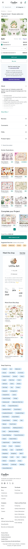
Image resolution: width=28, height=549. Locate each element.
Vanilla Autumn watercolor (12, 356)
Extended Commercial (8, 52)
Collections (4, 493)
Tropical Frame (6, 427)
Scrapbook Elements (7, 413)
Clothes (15, 420)
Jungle (4, 380)
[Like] (25, 23)
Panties (18, 383)
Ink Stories (18, 178)
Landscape (13, 464)
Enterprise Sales (19, 493)
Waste (24, 457)
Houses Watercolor (7, 468)
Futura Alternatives (19, 511)
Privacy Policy (4, 532)
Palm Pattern (6, 416)
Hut (11, 369)
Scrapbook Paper (20, 413)
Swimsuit (5, 383)
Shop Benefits (4, 524)
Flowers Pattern (6, 420)
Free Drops (17, 490)
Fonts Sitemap (18, 522)
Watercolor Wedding (13, 431)
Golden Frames (16, 442)
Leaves (14, 394)
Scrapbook (12, 460)
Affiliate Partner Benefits (7, 521)
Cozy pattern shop (7, 226)
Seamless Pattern (7, 409)
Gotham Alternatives (20, 508)
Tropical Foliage (6, 398)
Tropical (4, 369)
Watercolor (17, 369)
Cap (12, 387)
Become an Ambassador (7, 527)
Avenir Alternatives (19, 514)
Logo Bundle (19, 449)
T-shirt (18, 380)
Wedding (22, 464)
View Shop (22, 253)
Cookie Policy (4, 539)
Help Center (4, 495)
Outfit (12, 457)
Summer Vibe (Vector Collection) (9, 205)
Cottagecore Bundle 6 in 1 (8, 225)
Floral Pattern (17, 409)
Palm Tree (11, 380)
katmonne (18, 207)
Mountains (5, 464)
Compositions (6, 394)
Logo (11, 449)
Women (4, 424)
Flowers (18, 387)
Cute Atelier (19, 163)
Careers (3, 511)
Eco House (20, 372)
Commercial (6, 44)
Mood (22, 376)
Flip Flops (5, 387)
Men (22, 420)
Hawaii (4, 438)
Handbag (5, 457)
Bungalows (5, 453)
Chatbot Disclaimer (6, 537)
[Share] (25, 20)
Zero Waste (12, 372)
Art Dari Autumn (20, 192)
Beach (21, 453)
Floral (10, 446)
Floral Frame (13, 424)
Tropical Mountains (18, 435)
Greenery (18, 446)
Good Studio (5, 178)
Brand (2, 508)
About (2, 505)
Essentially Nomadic (7, 192)
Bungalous (13, 453)
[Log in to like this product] (11, 155)
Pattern (4, 460)
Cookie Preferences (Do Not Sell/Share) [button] (10, 541)
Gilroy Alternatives (19, 519)
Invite (4, 431)
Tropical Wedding (7, 435)
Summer (15, 376)
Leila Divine (5, 163)
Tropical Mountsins (13, 405)
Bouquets (5, 391)
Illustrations (3, 11)
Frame (4, 446)
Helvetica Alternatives (20, 517)
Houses (4, 372)
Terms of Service (5, 534)
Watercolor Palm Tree (17, 402)
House (19, 460)
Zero (18, 457)
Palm (4, 405)
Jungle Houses (6, 442)
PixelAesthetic (6, 207)
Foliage (15, 398)
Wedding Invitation (17, 427)
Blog (2, 490)
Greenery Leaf (6, 402)
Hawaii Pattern (12, 438)
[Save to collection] (25, 27)
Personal (5, 42)
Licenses (3, 498)
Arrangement (14, 391)
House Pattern (15, 416)
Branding (5, 449)
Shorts (11, 383)
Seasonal (9, 11)
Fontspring (17, 505)
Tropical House (6, 376)
